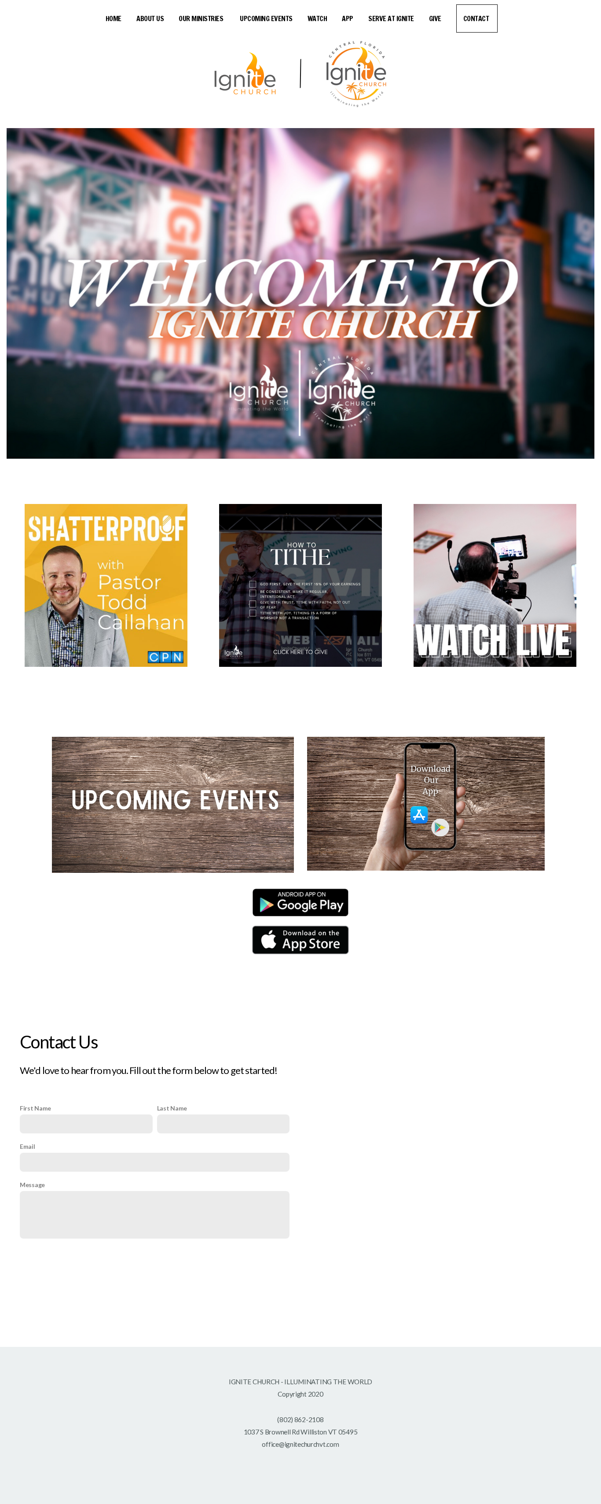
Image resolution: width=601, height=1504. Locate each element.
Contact (477, 18)
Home (113, 18)
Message (32, 1184)
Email (27, 1146)
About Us (150, 18)
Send (157, 1261)
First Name (35, 1108)
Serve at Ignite (391, 18)
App (347, 18)
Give (435, 18)
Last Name (172, 1108)
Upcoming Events (266, 18)
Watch (317, 18)
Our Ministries (202, 18)
